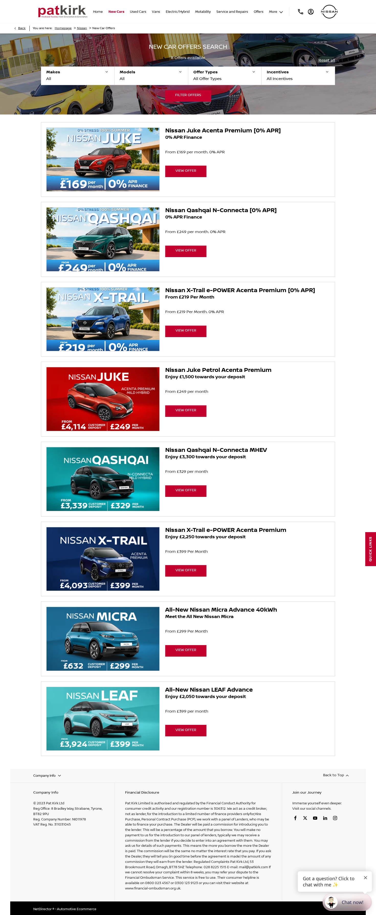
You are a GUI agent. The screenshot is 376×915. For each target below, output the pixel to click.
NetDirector (42, 909)
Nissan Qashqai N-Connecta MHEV (216, 450)
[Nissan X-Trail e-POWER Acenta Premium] (103, 559)
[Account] (311, 11)
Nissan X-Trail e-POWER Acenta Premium (225, 530)
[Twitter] (305, 818)
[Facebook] (295, 818)
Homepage (63, 28)
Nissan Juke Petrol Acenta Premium (218, 370)
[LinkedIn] (325, 818)
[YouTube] (315, 818)
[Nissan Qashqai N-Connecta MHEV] (103, 479)
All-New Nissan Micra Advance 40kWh (221, 610)
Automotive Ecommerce (76, 909)
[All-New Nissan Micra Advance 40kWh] (103, 639)
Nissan (82, 28)
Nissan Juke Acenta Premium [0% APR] (223, 131)
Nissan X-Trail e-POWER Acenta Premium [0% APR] (240, 290)
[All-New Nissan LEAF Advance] (103, 719)
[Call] (300, 11)
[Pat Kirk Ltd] (62, 11)
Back (22, 28)
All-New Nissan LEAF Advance (209, 690)
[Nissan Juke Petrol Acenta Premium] (103, 399)
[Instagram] (335, 818)
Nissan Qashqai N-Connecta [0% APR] (221, 210)
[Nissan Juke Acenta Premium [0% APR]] (103, 159)
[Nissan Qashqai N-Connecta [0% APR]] (103, 239)
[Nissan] (329, 12)
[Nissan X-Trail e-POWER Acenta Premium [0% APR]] (103, 319)
